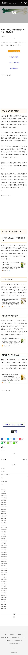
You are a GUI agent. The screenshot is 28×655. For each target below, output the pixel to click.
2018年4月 (3, 518)
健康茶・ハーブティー (5, 474)
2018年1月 (3, 522)
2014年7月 (3, 601)
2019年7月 (3, 502)
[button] (25, 3)
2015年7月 (3, 579)
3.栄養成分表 (14, 68)
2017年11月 (3, 525)
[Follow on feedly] (21, 3)
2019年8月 (3, 500)
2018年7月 (3, 516)
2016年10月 (3, 545)
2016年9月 (3, 547)
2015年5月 (3, 583)
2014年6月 (3, 604)
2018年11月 (3, 509)
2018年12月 (3, 506)
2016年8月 (3, 549)
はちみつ (2, 471)
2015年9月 (3, 574)
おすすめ (2, 468)
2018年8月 (3, 513)
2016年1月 (3, 565)
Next (23, 459)
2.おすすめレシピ (14, 62)
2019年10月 (3, 495)
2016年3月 (3, 561)
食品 (4, 447)
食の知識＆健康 (4, 481)
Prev (4, 459)
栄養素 (2, 477)
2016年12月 (3, 540)
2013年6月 (3, 608)
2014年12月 (3, 595)
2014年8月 (3, 599)
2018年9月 (3, 511)
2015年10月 (3, 572)
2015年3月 (3, 588)
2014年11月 (3, 597)
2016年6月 (3, 554)
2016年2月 (3, 563)
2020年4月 (3, 493)
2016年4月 (3, 558)
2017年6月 (3, 536)
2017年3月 (3, 538)
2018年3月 (3, 520)
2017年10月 (3, 527)
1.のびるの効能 (14, 57)
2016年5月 (3, 556)
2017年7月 (3, 534)
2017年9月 (3, 529)
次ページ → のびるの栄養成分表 (14, 424)
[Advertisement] (14, 90)
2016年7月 (3, 552)
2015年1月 (3, 592)
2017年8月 (3, 531)
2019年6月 (3, 504)
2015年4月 (3, 586)
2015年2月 (3, 590)
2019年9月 (3, 497)
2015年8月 (3, 577)
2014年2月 (3, 606)
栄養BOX (5, 2)
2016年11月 (3, 543)
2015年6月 (3, 581)
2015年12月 (3, 568)
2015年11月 (3, 570)
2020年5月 (3, 491)
